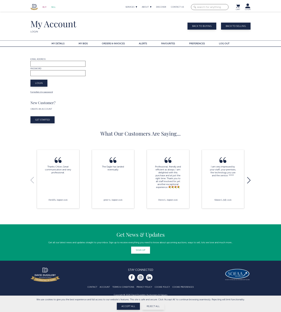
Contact (92, 287)
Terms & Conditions (123, 287)
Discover (161, 7)
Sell (53, 7)
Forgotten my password (41, 92)
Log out (224, 43)
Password (35, 68)
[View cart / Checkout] (237, 6)
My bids (83, 43)
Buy (45, 7)
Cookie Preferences (183, 287)
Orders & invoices (113, 43)
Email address (38, 59)
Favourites (168, 43)
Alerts (143, 43)
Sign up (140, 250)
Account (105, 287)
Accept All (128, 306)
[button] (249, 180)
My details (58, 43)
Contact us (177, 7)
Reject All (153, 306)
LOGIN (248, 9)
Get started (42, 119)
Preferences (197, 43)
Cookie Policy (162, 287)
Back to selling (236, 26)
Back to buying (202, 26)
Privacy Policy (144, 287)
